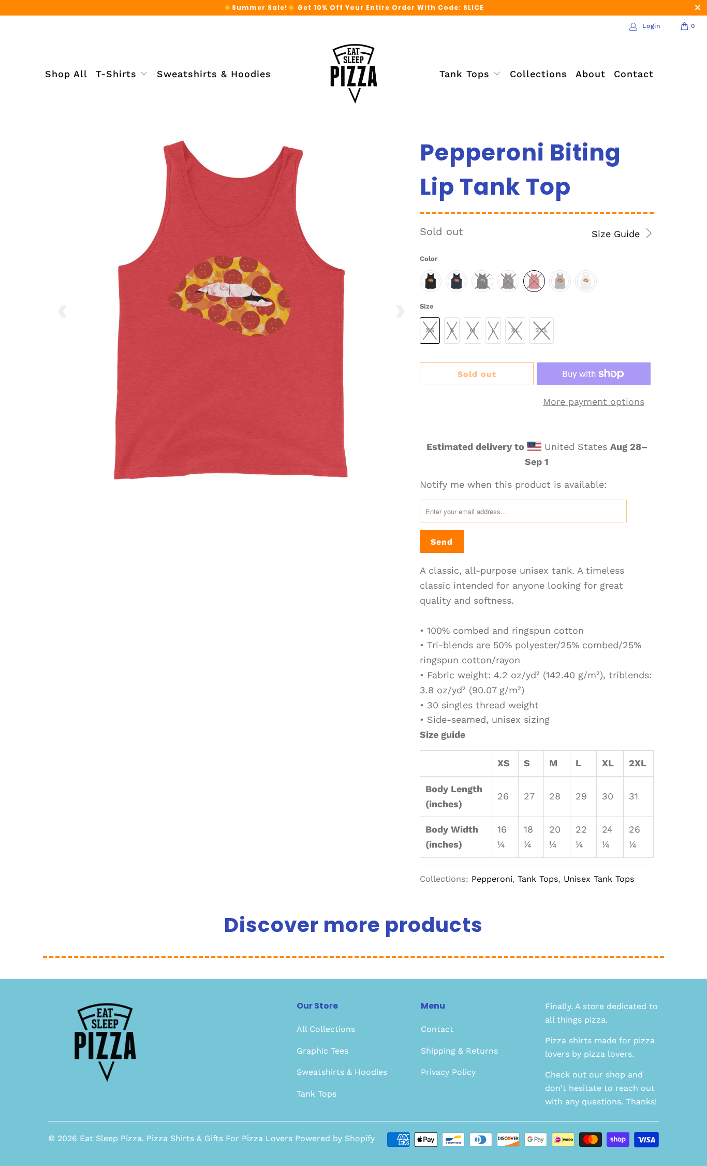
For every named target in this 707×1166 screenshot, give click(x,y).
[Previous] (63, 312)
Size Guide (617, 233)
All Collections (326, 1029)
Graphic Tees (322, 1051)
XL (515, 330)
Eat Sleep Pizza (111, 1138)
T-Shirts (118, 73)
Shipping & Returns (459, 1051)
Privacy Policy (448, 1072)
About (591, 73)
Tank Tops (466, 73)
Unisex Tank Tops (599, 879)
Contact (634, 73)
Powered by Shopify (335, 1138)
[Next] (399, 312)
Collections (538, 73)
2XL (541, 330)
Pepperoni (492, 879)
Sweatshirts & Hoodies (214, 73)
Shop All (66, 73)
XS (429, 330)
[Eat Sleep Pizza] (353, 74)
